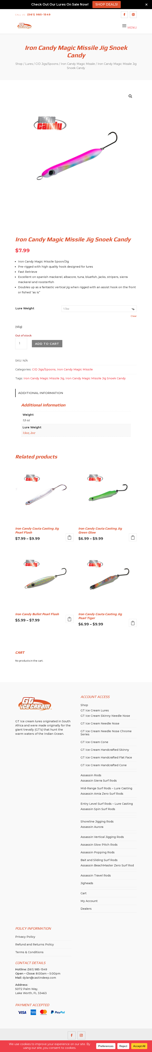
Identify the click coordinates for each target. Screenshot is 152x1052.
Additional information (40, 393)
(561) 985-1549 (33, 14)
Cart (83, 893)
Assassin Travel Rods (96, 875)
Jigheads (87, 883)
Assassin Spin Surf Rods (98, 809)
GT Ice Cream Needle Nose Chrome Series (106, 732)
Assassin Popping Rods (98, 852)
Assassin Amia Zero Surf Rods (102, 793)
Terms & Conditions (29, 952)
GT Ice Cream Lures (95, 710)
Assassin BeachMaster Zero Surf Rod (107, 865)
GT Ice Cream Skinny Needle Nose (105, 716)
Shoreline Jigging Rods (97, 821)
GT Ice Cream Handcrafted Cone (104, 765)
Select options (70, 537)
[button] (130, 96)
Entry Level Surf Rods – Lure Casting (107, 804)
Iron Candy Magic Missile (78, 64)
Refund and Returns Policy (34, 944)
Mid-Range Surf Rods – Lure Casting (106, 788)
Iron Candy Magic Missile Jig (44, 378)
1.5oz (26, 433)
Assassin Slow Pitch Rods (99, 844)
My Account (89, 901)
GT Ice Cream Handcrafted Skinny (105, 750)
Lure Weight (24, 308)
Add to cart (47, 344)
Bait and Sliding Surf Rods (99, 860)
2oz (32, 433)
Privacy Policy (25, 937)
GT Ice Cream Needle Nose (100, 723)
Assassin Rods (91, 775)
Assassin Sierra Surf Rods (99, 780)
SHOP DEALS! (106, 4)
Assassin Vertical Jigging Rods (102, 837)
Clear (134, 316)
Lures (29, 64)
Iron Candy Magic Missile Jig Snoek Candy (96, 378)
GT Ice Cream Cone (94, 742)
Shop (19, 64)
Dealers (86, 908)
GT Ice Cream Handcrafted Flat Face (106, 757)
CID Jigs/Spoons (46, 64)
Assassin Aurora (92, 827)
